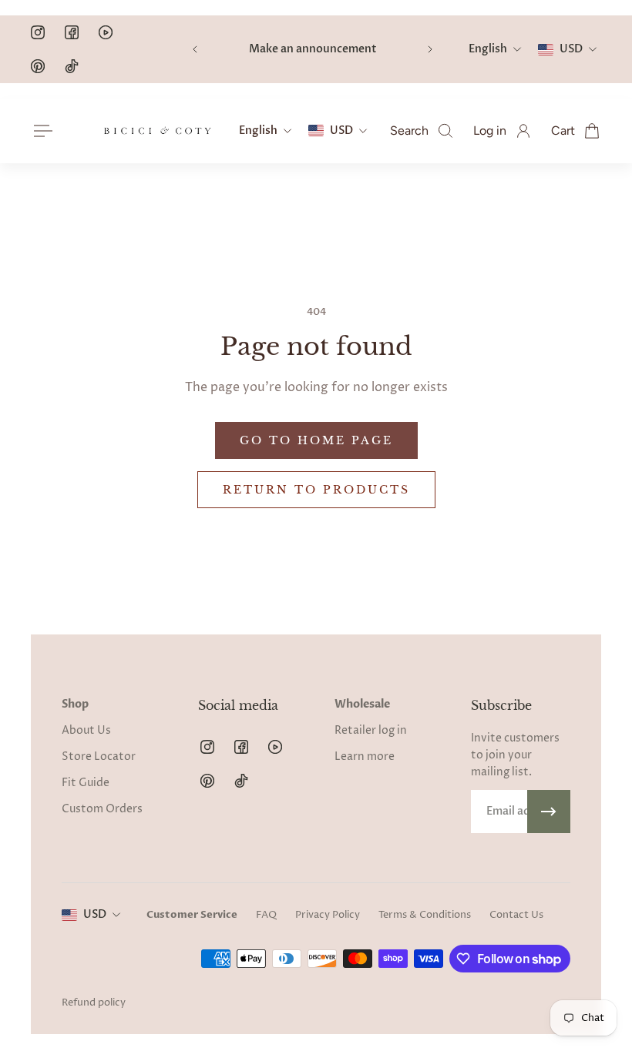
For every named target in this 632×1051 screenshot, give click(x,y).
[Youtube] (106, 32)
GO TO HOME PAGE (316, 440)
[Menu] (40, 131)
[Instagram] (38, 32)
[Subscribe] (548, 811)
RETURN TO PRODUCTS (316, 490)
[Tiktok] (72, 66)
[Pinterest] (38, 66)
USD (94, 914)
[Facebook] (72, 32)
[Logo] (157, 131)
